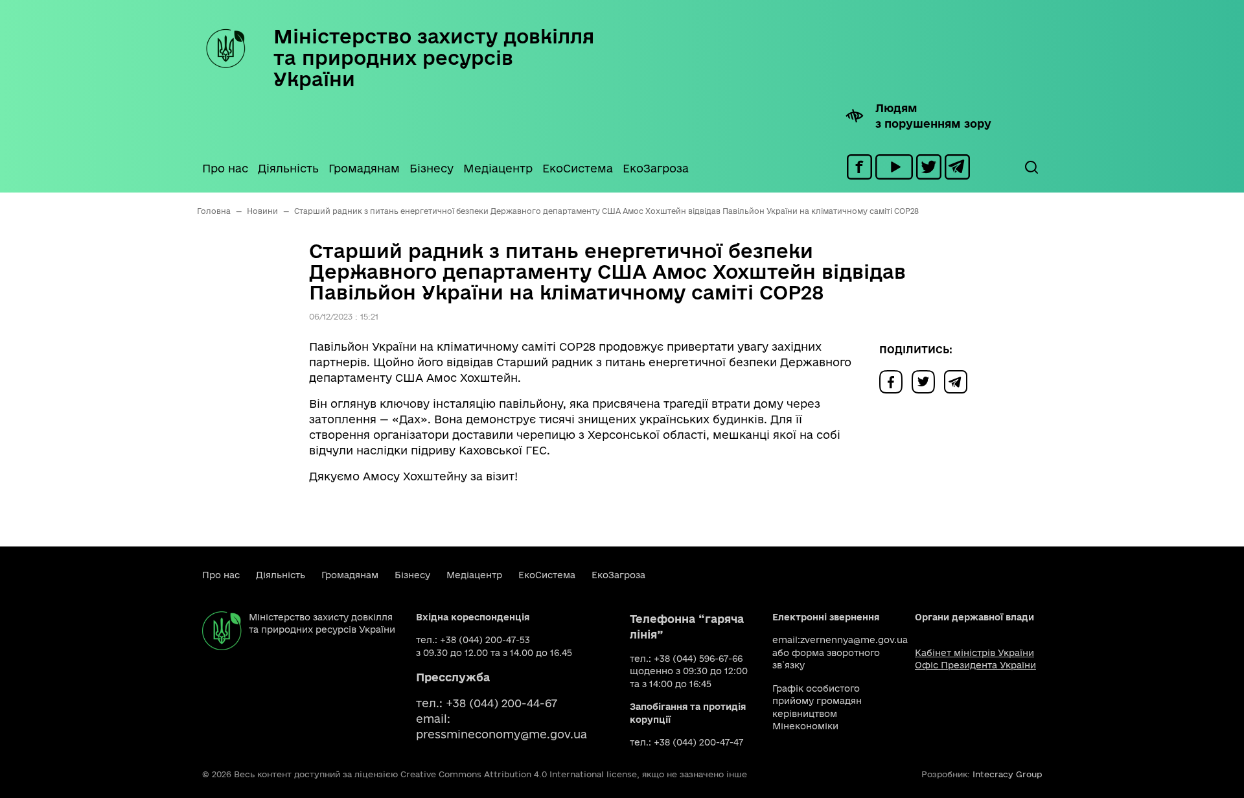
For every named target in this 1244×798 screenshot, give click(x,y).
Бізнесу (431, 168)
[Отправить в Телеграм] (959, 380)
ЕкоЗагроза (656, 168)
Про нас (225, 168)
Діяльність (288, 168)
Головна (214, 211)
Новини (262, 211)
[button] (1031, 167)
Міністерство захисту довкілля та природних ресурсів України (433, 57)
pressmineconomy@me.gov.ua (501, 734)
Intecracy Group (1007, 774)
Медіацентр (498, 168)
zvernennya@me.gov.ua (854, 640)
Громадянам (364, 168)
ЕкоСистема (577, 168)
